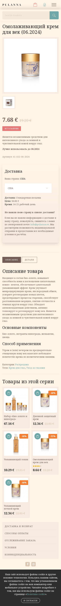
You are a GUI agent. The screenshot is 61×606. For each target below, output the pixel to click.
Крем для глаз (17, 367)
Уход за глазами (35, 367)
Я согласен (31, 600)
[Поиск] (54, 15)
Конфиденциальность (20, 554)
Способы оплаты (16, 533)
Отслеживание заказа (20, 540)
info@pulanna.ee (39, 224)
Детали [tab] (29, 259)
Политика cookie (36, 594)
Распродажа (22, 364)
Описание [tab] (11, 259)
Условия (10, 547)
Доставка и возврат (19, 526)
